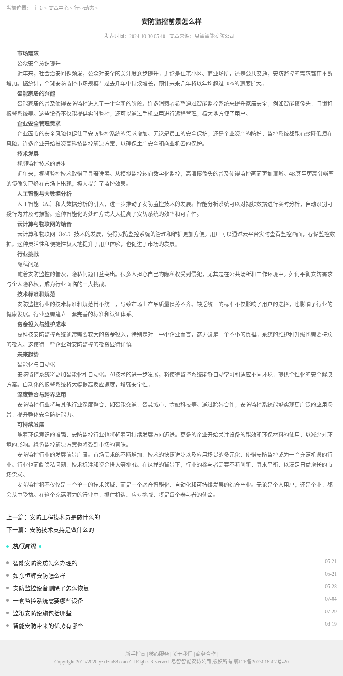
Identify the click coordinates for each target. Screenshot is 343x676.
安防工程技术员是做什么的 (65, 517)
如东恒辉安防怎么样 (39, 576)
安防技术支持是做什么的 (62, 530)
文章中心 (59, 8)
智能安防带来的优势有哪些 (48, 626)
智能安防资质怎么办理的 (45, 563)
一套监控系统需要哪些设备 (48, 601)
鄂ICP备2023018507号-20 (261, 662)
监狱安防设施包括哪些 (42, 613)
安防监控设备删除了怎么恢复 (51, 588)
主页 (38, 8)
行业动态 (84, 8)
